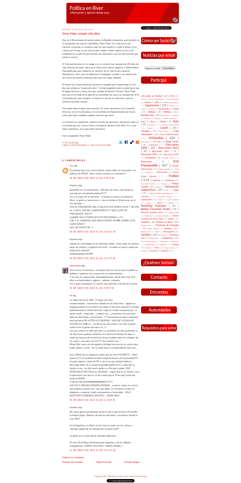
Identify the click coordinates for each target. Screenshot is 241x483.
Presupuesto (146, 225)
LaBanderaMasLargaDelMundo (161, 193)
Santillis (146, 234)
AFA (157, 102)
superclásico (150, 244)
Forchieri (149, 172)
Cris (72, 166)
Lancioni (145, 196)
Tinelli (148, 248)
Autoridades (164, 109)
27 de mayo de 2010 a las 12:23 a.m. (93, 450)
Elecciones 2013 (169, 147)
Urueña (153, 251)
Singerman (167, 238)
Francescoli (162, 172)
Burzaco (152, 125)
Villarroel (165, 251)
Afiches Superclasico (171, 102)
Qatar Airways (154, 229)
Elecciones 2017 (161, 151)
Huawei (158, 187)
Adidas (147, 102)
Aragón (152, 109)
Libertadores (147, 199)
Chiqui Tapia (163, 131)
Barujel (158, 118)
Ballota (152, 112)
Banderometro (148, 115)
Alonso (172, 106)
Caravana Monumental (170, 125)
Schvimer (162, 235)
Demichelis (145, 142)
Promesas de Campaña (167, 225)
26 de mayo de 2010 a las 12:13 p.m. (93, 258)
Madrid (172, 203)
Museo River (174, 212)
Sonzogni (164, 241)
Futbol (174, 176)
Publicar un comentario (73, 457)
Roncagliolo (169, 232)
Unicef (143, 251)
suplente (163, 244)
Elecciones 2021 (149, 154)
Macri (160, 203)
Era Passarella (80, 145)
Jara (167, 190)
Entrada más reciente (72, 462)
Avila (176, 109)
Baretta (176, 115)
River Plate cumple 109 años (81, 33)
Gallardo (157, 180)
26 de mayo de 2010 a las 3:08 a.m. (92, 178)
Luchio (149, 203)
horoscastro (75, 265)
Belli (143, 122)
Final (177, 169)
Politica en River (101, 145)
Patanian (145, 222)
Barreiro (148, 118)
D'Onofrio (157, 138)
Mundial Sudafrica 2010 (152, 212)
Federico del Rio (164, 169)
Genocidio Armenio (149, 184)
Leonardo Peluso (166, 197)
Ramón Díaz (146, 232)
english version (169, 158)
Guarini (164, 184)
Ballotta (168, 112)
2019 (143, 99)
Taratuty (175, 244)
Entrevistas (148, 161)
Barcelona (165, 115)
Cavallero (146, 131)
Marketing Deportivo (155, 205)
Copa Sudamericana (169, 134)
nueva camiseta (162, 216)
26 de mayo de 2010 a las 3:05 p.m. (92, 288)
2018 (172, 96)
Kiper (176, 190)
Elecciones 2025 (171, 154)
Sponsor (175, 241)
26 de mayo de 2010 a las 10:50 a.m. (93, 232)
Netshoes (149, 216)
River (157, 232)
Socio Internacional (148, 241)
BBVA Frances (170, 118)
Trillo (157, 248)
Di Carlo (157, 142)
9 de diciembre (173, 99)
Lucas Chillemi (173, 200)
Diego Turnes (172, 141)
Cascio (150, 128)
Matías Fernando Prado (156, 209)
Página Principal (103, 462)
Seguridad (154, 238)
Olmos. (171, 219)
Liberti (160, 200)
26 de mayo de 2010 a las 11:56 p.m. (93, 400)
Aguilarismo (152, 105)
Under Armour (169, 248)
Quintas (168, 228)
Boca (153, 122)
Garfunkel (170, 180)
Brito (176, 121)
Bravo (164, 121)
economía (154, 145)
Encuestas (151, 157)
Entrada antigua (131, 462)
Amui (143, 109)
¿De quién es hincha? (152, 96)
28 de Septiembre (156, 99)
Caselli (165, 127)
